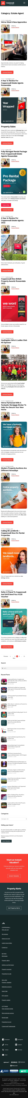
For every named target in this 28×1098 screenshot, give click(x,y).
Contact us (4, 947)
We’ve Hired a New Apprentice (14, 22)
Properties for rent (6, 1022)
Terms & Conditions (8, 1083)
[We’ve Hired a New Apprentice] (14, 45)
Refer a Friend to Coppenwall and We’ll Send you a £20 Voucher (13, 594)
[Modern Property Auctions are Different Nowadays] (14, 493)
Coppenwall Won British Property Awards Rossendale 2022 (13, 281)
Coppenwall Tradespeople (8, 1026)
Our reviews (5, 934)
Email (6, 1055)
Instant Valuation (14, 876)
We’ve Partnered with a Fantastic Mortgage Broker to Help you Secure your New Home (13, 406)
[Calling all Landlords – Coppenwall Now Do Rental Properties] (14, 558)
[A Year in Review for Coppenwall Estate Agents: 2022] (14, 245)
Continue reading (8, 72)
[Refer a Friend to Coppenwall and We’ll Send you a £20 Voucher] (14, 620)
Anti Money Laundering (21, 1085)
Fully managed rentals (7, 1008)
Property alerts (6, 960)
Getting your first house (8, 965)
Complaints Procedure (10, 1085)
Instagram (20, 1039)
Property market (6, 1000)
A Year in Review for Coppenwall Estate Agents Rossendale (12, 83)
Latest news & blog (7, 943)
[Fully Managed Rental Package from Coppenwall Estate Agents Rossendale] (14, 179)
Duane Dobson (15, 27)
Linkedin (20, 1044)
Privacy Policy (17, 1083)
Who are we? (5, 929)
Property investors (6, 969)
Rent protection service (8, 1013)
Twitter (6, 1049)
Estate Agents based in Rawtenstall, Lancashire (14, 1088)
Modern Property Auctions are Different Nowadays (14, 469)
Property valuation (6, 982)
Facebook (7, 1039)
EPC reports (5, 995)
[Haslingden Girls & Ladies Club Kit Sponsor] (14, 365)
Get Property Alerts (14, 908)
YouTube (20, 1049)
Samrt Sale (4, 991)
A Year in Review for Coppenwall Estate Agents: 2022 (12, 220)
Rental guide (5, 1017)
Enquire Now (6, 205)
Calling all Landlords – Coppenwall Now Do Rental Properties (12, 533)
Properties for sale (6, 973)
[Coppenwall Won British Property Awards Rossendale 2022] (14, 306)
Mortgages (4, 956)
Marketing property (7, 986)
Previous (6, 656)
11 (24, 656)
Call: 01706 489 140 (14, 1094)
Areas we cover (6, 938)
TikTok (6, 1044)
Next (14, 658)
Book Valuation (6, 841)
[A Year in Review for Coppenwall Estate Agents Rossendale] (14, 108)
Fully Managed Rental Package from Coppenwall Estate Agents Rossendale (14, 153)
